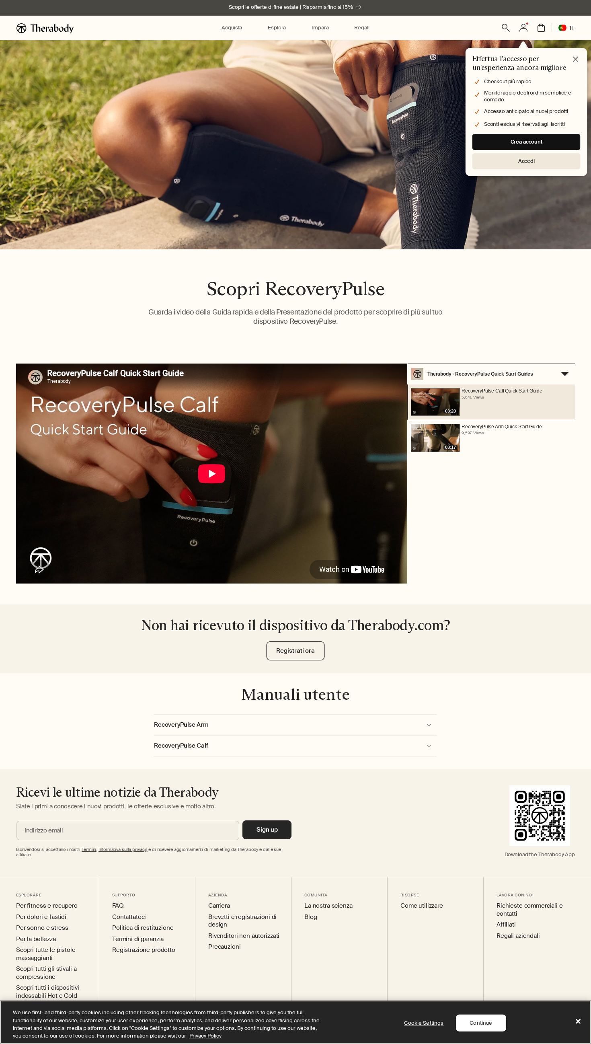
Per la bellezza (36, 939)
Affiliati (506, 925)
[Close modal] (576, 59)
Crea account (526, 141)
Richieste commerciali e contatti (530, 910)
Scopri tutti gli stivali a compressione (46, 973)
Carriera (219, 906)
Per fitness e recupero (47, 906)
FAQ (118, 906)
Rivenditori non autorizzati (243, 936)
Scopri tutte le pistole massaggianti (46, 954)
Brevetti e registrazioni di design (242, 921)
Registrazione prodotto (143, 950)
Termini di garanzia (138, 939)
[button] (232, 28)
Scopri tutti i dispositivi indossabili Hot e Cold (47, 992)
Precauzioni (224, 947)
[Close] (578, 1021)
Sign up (267, 830)
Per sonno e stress (42, 928)
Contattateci (129, 917)
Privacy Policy (205, 1035)
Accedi (526, 161)
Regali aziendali (518, 936)
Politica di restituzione (143, 928)
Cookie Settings (423, 1022)
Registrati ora (295, 651)
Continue (481, 1022)
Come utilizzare (421, 906)
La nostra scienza (328, 906)
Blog (310, 917)
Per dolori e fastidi (41, 917)
